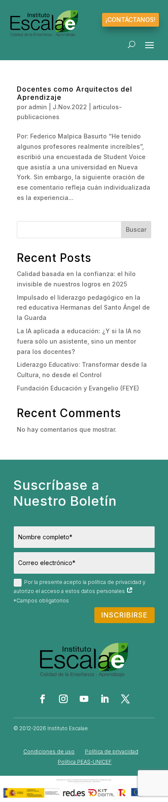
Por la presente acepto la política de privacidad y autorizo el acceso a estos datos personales (80, 586)
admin (37, 107)
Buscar (136, 229)
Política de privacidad (111, 751)
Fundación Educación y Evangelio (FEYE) (78, 388)
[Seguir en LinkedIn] (104, 698)
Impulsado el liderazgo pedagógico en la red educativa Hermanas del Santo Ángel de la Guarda (83, 308)
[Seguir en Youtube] (84, 698)
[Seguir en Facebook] (42, 698)
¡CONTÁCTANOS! (131, 19)
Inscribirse (124, 615)
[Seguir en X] (125, 698)
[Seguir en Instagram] (63, 698)
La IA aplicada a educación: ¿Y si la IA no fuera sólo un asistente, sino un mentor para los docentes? (79, 341)
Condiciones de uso (49, 751)
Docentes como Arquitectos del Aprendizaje (74, 93)
